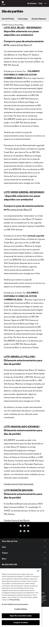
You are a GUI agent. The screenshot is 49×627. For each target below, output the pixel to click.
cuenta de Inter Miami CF (21, 45)
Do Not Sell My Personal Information (15, 604)
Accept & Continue (21, 622)
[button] (45, 3)
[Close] (38, 571)
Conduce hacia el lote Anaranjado (18, 484)
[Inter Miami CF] (4, 3)
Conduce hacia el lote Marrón (17, 520)
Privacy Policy (15, 600)
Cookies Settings (20, 609)
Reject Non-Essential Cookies (21, 616)
